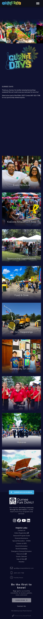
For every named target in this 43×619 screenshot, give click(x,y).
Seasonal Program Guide (21, 535)
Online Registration (20, 533)
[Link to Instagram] (14, 520)
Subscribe (20, 600)
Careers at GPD (21, 543)
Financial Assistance (21, 538)
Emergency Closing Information (21, 551)
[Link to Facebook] (19, 520)
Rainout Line (21, 554)
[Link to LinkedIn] (28, 520)
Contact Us (21, 530)
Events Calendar (21, 556)
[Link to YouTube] (24, 520)
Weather (21, 562)
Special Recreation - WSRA (21, 541)
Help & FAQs (21, 559)
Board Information (22, 546)
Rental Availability (21, 549)
